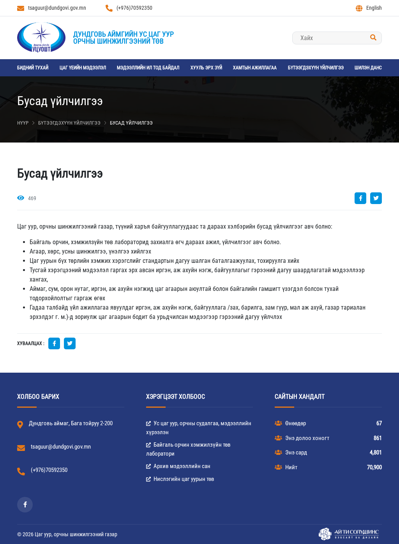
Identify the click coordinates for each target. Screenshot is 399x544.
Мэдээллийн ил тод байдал (148, 67)
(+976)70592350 (134, 8)
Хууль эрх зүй (206, 67)
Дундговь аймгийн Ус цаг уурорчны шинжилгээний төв (123, 37)
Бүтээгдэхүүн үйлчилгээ (316, 67)
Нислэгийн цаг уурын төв (183, 478)
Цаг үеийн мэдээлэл (83, 67)
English (374, 8)
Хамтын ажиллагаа (255, 67)
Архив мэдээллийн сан (181, 466)
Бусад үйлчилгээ (131, 122)
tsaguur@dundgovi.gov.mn (57, 8)
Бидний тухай (32, 67)
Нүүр (22, 122)
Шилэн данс (368, 67)
